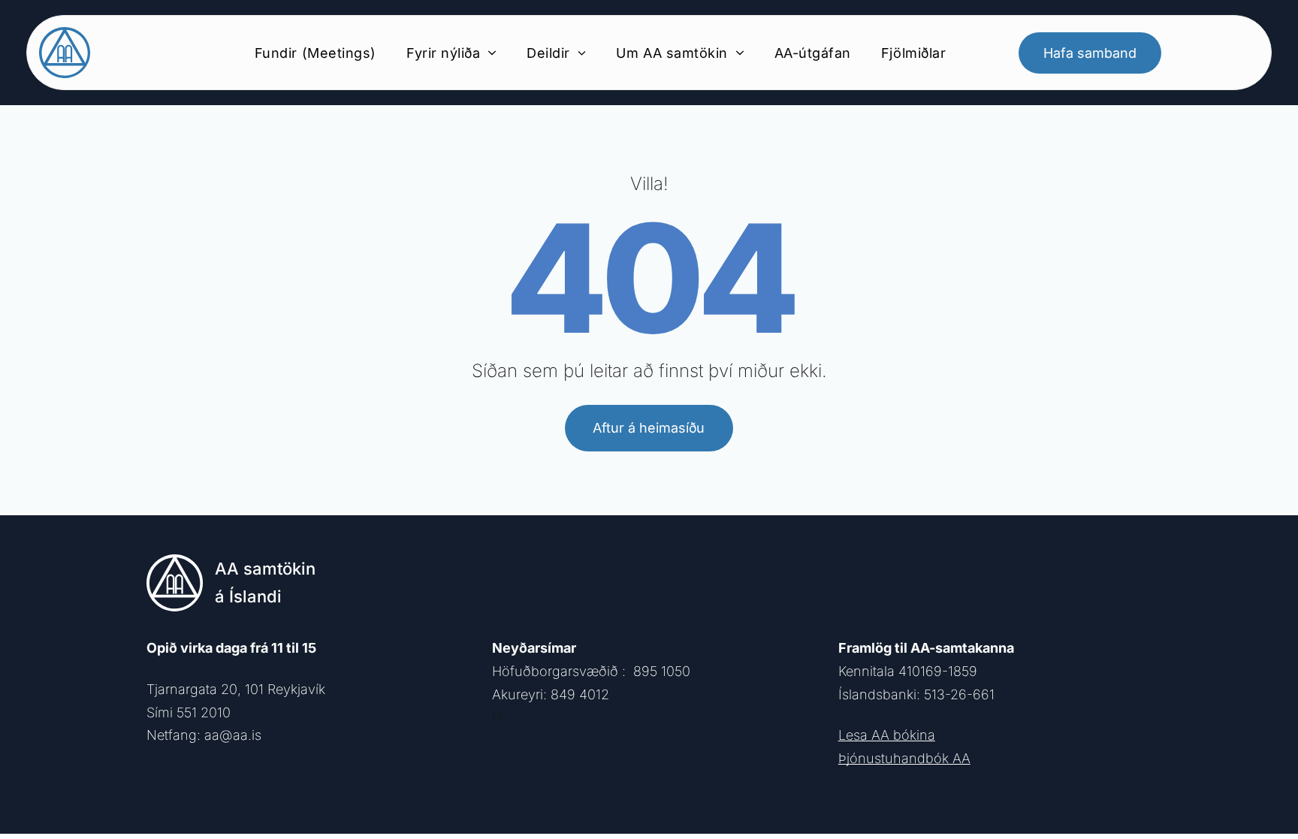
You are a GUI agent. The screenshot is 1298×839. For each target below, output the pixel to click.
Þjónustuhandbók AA (904, 758)
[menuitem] (315, 53)
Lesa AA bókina (886, 735)
